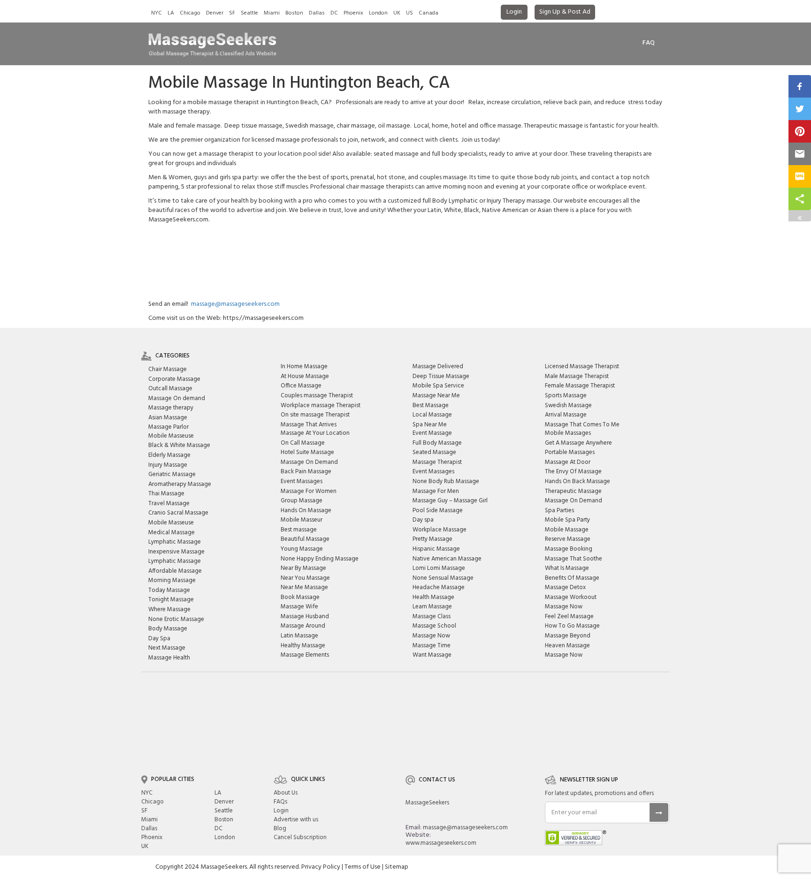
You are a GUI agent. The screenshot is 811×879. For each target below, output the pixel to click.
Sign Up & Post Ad (564, 12)
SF (232, 13)
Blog (280, 828)
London (378, 13)
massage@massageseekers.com (235, 304)
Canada (428, 13)
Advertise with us (296, 819)
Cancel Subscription (300, 837)
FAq (649, 43)
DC (334, 13)
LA (171, 13)
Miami (272, 13)
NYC (156, 13)
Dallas (317, 13)
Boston (294, 13)
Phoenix (353, 13)
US (409, 13)
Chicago (190, 13)
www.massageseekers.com (441, 843)
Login (514, 12)
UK (396, 13)
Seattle (249, 13)
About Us (286, 792)
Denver (214, 13)
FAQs (280, 801)
